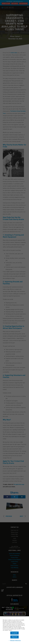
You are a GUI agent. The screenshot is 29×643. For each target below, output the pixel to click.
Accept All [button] (14, 633)
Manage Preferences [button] (15, 640)
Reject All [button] (14, 637)
